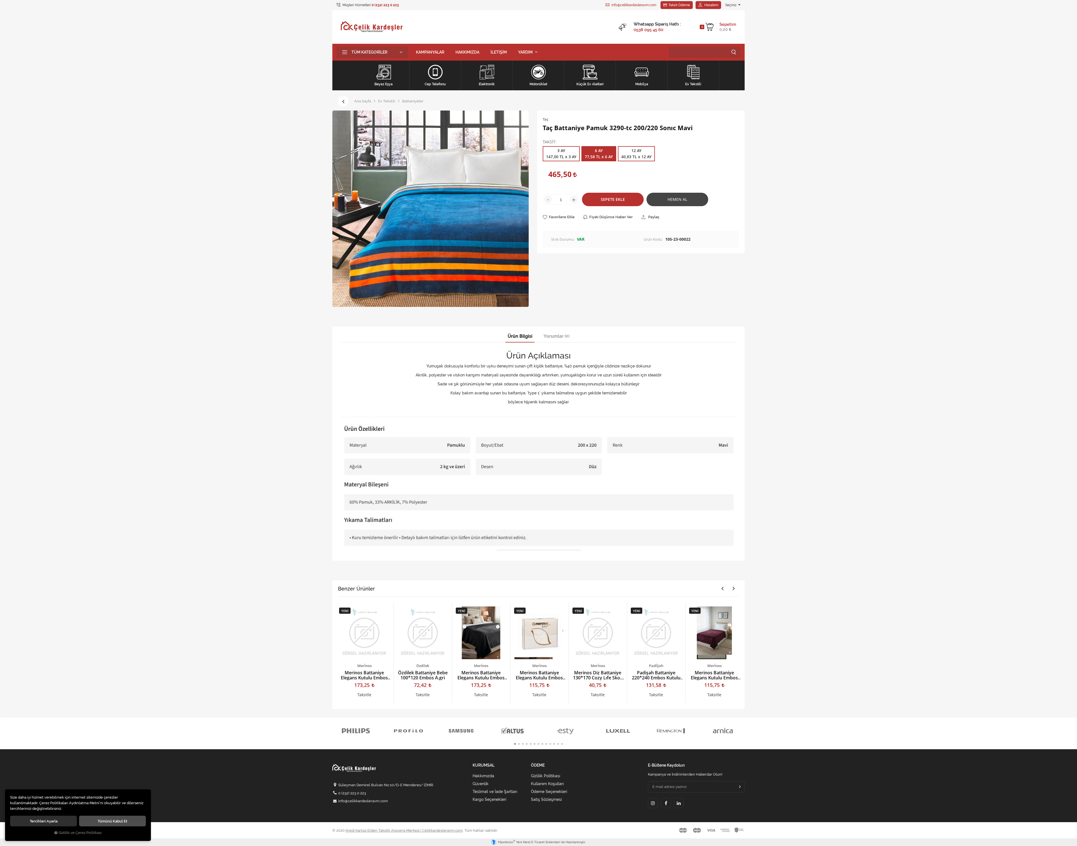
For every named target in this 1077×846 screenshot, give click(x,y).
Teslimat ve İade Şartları (495, 791)
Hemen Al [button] (677, 199)
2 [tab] (519, 744)
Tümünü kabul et (112, 821)
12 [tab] (558, 744)
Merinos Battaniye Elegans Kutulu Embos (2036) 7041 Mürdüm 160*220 (714, 675)
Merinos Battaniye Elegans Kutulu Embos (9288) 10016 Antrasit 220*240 (481, 675)
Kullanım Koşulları (547, 783)
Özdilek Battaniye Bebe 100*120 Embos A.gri (423, 675)
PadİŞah (656, 665)
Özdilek (422, 665)
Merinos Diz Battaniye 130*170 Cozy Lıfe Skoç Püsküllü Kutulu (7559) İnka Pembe (597, 675)
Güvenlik (481, 783)
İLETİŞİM (499, 52)
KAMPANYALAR (430, 52)
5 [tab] (531, 744)
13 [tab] (562, 744)
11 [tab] (554, 744)
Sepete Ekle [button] (613, 199)
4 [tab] (527, 744)
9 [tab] (546, 744)
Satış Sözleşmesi (546, 799)
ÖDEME (538, 765)
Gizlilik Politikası (545, 776)
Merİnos (364, 665)
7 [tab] (538, 744)
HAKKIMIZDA (467, 52)
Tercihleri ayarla (43, 821)
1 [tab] (515, 744)
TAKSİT (549, 142)
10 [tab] (550, 744)
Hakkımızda (483, 776)
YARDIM (525, 52)
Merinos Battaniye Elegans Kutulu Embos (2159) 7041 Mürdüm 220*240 (364, 675)
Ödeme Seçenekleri (549, 791)
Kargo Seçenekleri (489, 799)
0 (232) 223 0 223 (352, 793)
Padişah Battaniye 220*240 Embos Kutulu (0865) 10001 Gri (656, 675)
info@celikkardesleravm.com (633, 5)
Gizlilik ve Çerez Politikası (80, 833)
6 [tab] (534, 744)
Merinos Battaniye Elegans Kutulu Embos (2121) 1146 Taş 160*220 (539, 675)
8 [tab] (542, 744)
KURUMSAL (483, 765)
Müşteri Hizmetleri (370, 5)
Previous (722, 588)
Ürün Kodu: (653, 239)
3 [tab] (523, 744)
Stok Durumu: (562, 239)
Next (733, 588)
